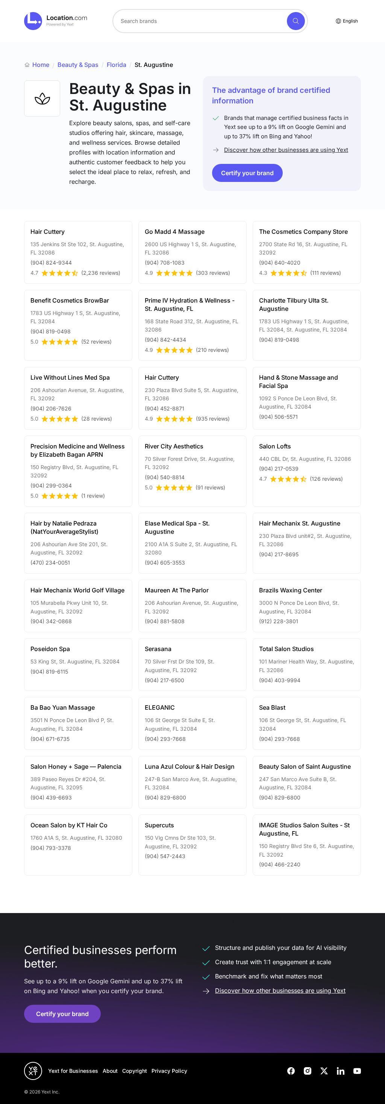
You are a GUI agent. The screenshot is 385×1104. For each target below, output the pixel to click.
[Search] (296, 21)
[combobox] (210, 21)
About (110, 1071)
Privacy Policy (169, 1071)
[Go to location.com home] (56, 21)
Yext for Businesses (73, 1071)
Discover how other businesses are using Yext (286, 149)
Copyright (134, 1071)
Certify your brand (247, 173)
